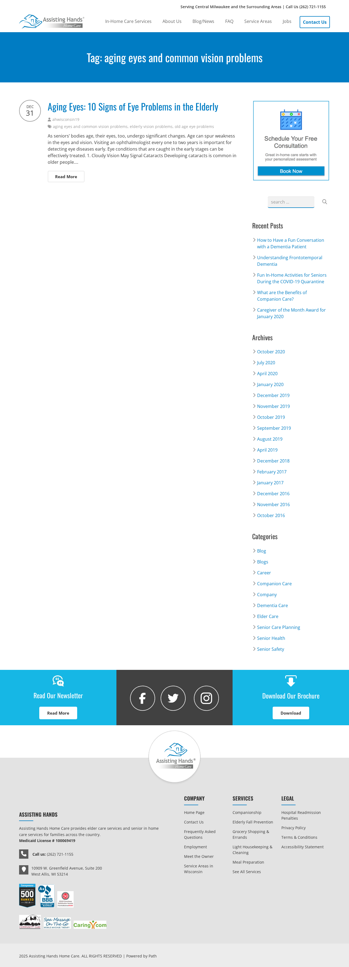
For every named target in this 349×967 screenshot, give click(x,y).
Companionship (247, 812)
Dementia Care (272, 605)
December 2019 (273, 395)
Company (267, 595)
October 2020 (271, 352)
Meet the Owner (199, 856)
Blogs (262, 562)
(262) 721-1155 (312, 6)
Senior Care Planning (278, 627)
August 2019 (269, 439)
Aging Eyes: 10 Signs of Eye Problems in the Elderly (133, 106)
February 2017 (272, 472)
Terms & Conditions (299, 837)
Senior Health (271, 638)
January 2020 (270, 384)
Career (264, 573)
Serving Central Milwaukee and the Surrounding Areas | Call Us (253, 6)
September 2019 (274, 428)
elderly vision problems (151, 126)
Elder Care (267, 616)
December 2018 (273, 461)
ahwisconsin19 (65, 119)
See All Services (247, 871)
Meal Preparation (248, 862)
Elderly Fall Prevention (253, 822)
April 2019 (267, 450)
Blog (261, 551)
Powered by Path (141, 956)
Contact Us (194, 822)
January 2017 (270, 483)
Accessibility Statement (302, 846)
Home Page (194, 812)
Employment (195, 846)
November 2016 (273, 505)
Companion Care (274, 584)
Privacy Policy (293, 827)
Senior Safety (270, 649)
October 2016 (271, 515)
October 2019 (271, 417)
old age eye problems (194, 126)
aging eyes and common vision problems (90, 126)
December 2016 (273, 494)
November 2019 (273, 406)
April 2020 (267, 374)
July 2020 (266, 363)
